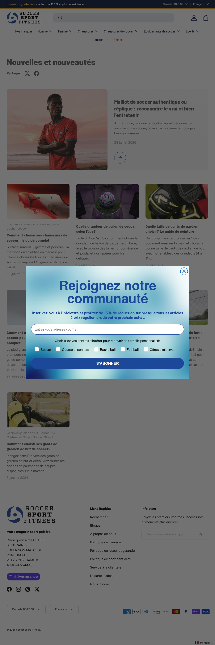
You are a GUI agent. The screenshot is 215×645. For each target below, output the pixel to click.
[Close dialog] (184, 271)
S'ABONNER (107, 363)
